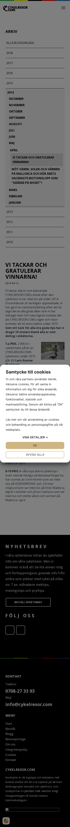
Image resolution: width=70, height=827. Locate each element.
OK (35, 445)
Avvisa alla (35, 454)
